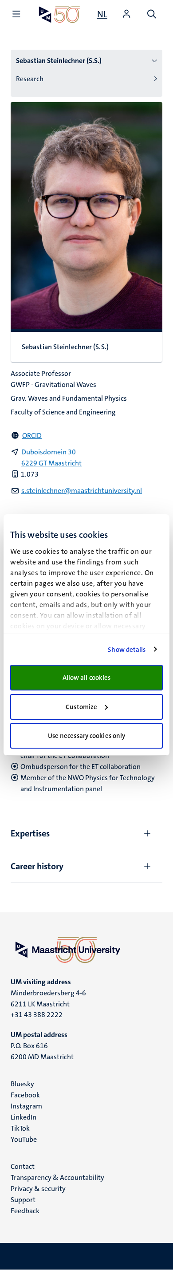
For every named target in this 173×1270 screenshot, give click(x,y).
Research (29, 78)
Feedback (25, 1210)
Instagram (26, 1106)
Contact (23, 1166)
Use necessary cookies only (87, 735)
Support (23, 1199)
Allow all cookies (87, 677)
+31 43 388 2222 (37, 1014)
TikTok (20, 1128)
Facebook (25, 1095)
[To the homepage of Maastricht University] (59, 14)
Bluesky (22, 1084)
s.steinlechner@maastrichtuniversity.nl (81, 490)
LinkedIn (23, 1117)
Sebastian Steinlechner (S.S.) (59, 60)
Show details (126, 649)
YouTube (24, 1139)
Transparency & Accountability (57, 1177)
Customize (81, 706)
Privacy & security (38, 1188)
